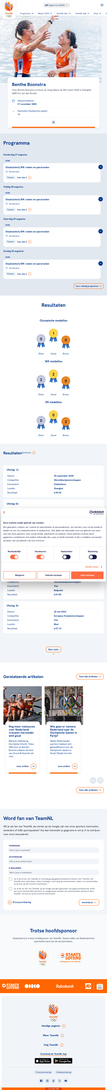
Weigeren (19, 575)
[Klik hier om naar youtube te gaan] (66, 1081)
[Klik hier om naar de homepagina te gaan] (9, 9)
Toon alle (88, 676)
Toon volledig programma (87, 286)
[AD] (88, 986)
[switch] (40, 557)
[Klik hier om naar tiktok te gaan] (53, 1081)
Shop (96, 13)
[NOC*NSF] (100, 986)
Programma (25, 13)
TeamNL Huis (62, 13)
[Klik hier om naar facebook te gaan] (41, 1081)
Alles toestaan (87, 575)
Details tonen (91, 567)
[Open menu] (102, 5)
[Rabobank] (65, 986)
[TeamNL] (42, 957)
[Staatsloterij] (10, 986)
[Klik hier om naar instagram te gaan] (47, 1081)
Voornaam (14, 845)
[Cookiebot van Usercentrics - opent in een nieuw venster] (91, 513)
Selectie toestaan (53, 575)
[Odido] (32, 986)
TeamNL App (80, 13)
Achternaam (15, 857)
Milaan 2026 (43, 13)
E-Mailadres (15, 868)
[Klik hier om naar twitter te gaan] (59, 1081)
